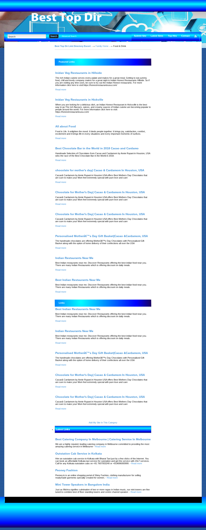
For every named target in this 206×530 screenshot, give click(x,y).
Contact (185, 36)
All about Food (65, 126)
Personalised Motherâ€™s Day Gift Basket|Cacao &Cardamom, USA (101, 236)
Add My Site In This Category (103, 422)
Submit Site (140, 36)
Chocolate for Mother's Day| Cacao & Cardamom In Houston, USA (100, 192)
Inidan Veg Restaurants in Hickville (79, 99)
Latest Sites (157, 36)
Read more (60, 89)
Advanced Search (69, 36)
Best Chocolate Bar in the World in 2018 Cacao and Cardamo (97, 148)
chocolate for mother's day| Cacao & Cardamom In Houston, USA (99, 170)
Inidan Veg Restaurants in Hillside (78, 72)
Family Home (102, 46)
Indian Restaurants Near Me (74, 258)
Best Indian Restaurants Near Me (77, 279)
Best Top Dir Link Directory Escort (73, 46)
